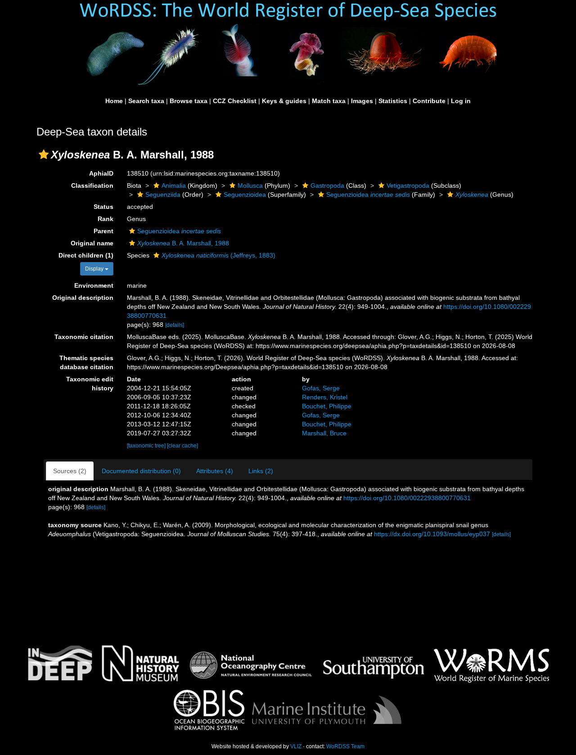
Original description (82, 297)
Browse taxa (188, 100)
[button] (43, 154)
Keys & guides (284, 100)
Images (362, 100)
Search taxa (146, 100)
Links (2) (260, 471)
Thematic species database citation (86, 362)
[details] (174, 325)
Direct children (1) (85, 255)
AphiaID (101, 173)
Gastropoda (327, 185)
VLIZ (296, 746)
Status (103, 206)
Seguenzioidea (245, 194)
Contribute (429, 100)
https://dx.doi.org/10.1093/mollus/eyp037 (432, 534)
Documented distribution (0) (141, 471)
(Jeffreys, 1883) (218, 255)
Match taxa (329, 100)
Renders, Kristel (324, 397)
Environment (93, 285)
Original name (92, 243)
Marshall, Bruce (324, 433)
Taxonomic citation (83, 336)
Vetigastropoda (408, 185)
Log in (461, 100)
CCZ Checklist (234, 100)
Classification (92, 185)
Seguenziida (162, 194)
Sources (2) (69, 471)
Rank (105, 218)
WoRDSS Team (345, 746)
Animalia (174, 185)
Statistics (392, 100)
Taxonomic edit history (89, 383)
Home (114, 100)
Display (95, 269)
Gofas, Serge (321, 388)
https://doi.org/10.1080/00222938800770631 (407, 498)
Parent (103, 231)
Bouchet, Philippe (326, 406)
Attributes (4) (214, 471)
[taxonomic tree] (147, 446)
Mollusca (250, 185)
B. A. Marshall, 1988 (183, 243)
